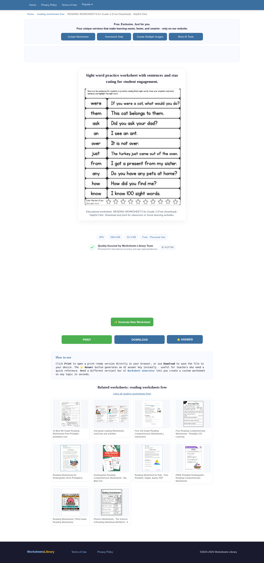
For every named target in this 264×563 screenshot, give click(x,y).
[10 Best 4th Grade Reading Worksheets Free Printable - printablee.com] (70, 414)
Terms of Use (69, 4)
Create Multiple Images (150, 36)
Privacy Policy (49, 4)
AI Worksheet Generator (139, 370)
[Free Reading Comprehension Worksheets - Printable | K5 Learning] (193, 414)
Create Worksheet (78, 36)
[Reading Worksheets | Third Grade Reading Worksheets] (70, 502)
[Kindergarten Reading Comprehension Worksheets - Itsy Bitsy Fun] (111, 458)
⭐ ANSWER (185, 339)
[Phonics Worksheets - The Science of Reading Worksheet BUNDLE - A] (111, 502)
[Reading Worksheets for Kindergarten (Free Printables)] (70, 458)
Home (32, 4)
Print (87, 339)
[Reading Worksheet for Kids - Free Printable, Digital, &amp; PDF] (152, 458)
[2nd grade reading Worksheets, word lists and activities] (111, 414)
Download (139, 339)
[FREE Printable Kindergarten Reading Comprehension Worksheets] (193, 458)
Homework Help (114, 36)
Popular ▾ (87, 4)
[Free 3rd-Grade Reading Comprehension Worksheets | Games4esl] (152, 414)
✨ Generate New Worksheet (132, 322)
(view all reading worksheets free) (132, 393)
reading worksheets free (50, 14)
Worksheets (40, 551)
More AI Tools (186, 36)
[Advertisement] (132, 285)
